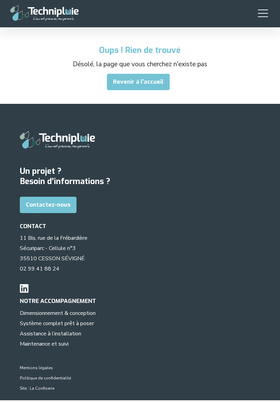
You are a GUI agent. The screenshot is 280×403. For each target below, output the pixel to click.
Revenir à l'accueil (138, 82)
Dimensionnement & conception (58, 313)
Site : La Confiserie (37, 388)
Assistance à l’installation (50, 333)
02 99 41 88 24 (39, 269)
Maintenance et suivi (44, 344)
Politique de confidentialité (45, 378)
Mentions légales (36, 368)
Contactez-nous (48, 205)
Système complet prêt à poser (57, 323)
